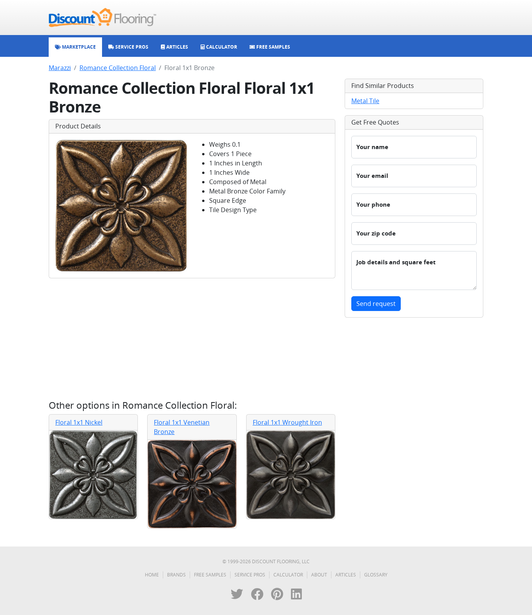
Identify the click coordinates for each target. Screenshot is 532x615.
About (319, 574)
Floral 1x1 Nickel (78, 422)
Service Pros (249, 574)
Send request (376, 303)
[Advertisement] (192, 339)
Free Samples (210, 574)
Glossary (376, 574)
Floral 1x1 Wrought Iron (287, 422)
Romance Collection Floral (117, 67)
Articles (345, 574)
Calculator (288, 574)
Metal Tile (365, 101)
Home (152, 574)
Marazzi (60, 67)
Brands (176, 574)
